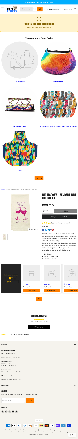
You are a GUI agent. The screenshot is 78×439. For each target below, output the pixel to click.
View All (39, 178)
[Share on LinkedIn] (49, 230)
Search (31, 432)
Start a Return (9, 430)
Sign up (30, 400)
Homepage (46, 432)
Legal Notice (54, 432)
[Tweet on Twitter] (46, 230)
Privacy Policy (64, 432)
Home (3, 189)
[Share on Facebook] (43, 230)
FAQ (24, 430)
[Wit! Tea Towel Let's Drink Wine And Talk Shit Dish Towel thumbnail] (4, 237)
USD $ (38, 421)
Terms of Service (22, 432)
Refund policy (54, 430)
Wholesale (13, 432)
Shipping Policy (43, 430)
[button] (46, 223)
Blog (36, 430)
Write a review (39, 327)
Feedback (38, 432)
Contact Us (18, 430)
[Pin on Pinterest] (52, 230)
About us (30, 430)
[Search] (40, 9)
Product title (27, 287)
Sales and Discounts (65, 430)
